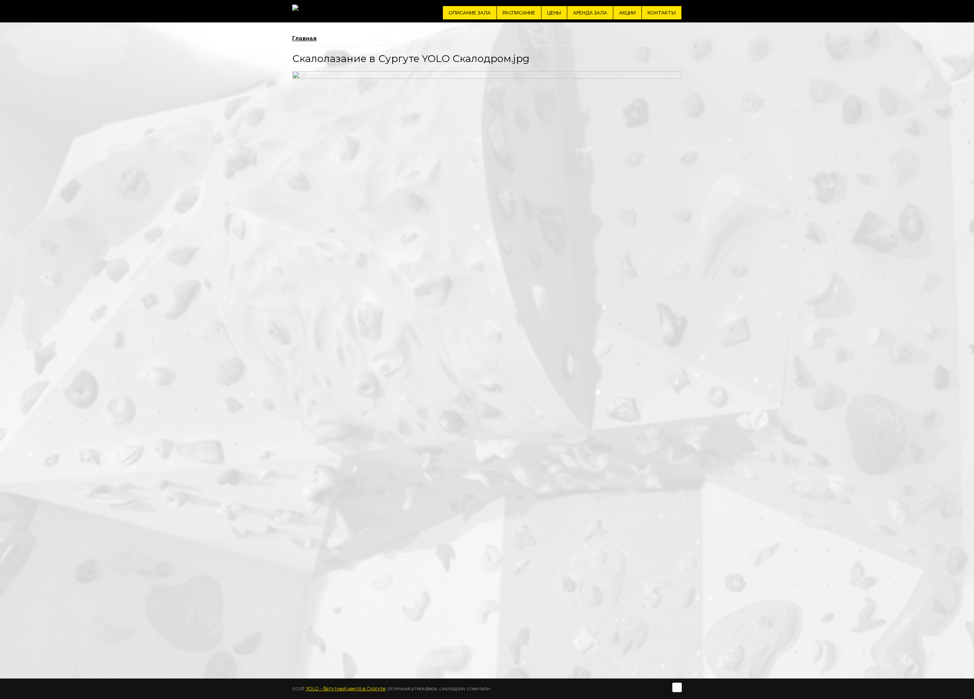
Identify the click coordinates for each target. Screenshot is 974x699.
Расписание (519, 13)
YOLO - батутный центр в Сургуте (345, 688)
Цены (554, 13)
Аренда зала (590, 13)
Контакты (662, 13)
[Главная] (295, 8)
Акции (627, 13)
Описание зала (470, 13)
